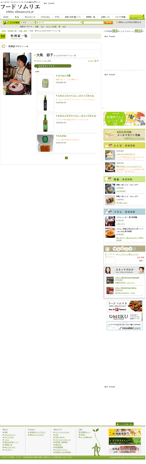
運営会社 (58, 444)
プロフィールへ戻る (43, 61)
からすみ (62, 136)
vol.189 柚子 (121, 191)
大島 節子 (23, 31)
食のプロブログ (9, 447)
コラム (6, 440)
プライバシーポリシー (63, 440)
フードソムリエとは (62, 432)
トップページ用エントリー (128, 254)
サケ (42, 27)
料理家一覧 (12, 31)
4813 (138, 31)
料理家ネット (85, 432)
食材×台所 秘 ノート (11, 442)
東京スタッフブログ (37, 435)
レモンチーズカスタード (125, 154)
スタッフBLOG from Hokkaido (127, 278)
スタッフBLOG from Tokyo (125, 288)
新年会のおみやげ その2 (125, 293)
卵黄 (37, 27)
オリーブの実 (51, 27)
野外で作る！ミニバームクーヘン (129, 166)
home (3, 31)
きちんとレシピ (9, 435)
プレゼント (8, 449)
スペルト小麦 (64, 75)
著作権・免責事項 (61, 442)
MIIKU (83, 435)
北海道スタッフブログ (37, 432)
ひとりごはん (9, 437)
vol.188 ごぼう (122, 203)
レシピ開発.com (86, 437)
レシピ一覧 (92, 61)
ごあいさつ (120, 224)
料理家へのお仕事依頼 (63, 452)
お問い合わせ (60, 437)
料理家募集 (59, 447)
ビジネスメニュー (61, 449)
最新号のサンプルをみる (135, 138)
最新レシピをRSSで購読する (130, 22)
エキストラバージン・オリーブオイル (76, 95)
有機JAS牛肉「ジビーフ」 (125, 283)
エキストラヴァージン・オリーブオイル (77, 116)
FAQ (56, 435)
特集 (6, 432)
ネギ (64, 27)
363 (114, 31)
